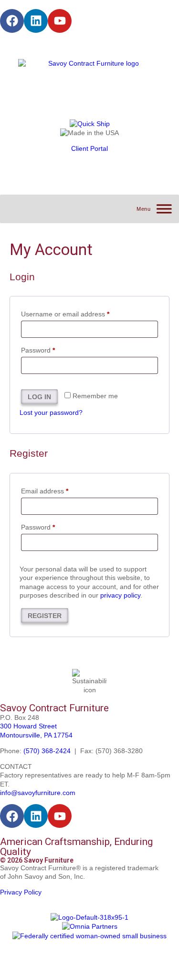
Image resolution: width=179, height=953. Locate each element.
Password (51, 349)
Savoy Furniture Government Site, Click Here (68, 45)
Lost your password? (51, 412)
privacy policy (120, 595)
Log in (39, 397)
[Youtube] (60, 21)
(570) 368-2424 (47, 751)
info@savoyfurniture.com (37, 792)
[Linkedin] (36, 21)
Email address (58, 489)
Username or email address (79, 312)
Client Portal (89, 148)
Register (45, 615)
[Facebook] (12, 21)
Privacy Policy (21, 892)
